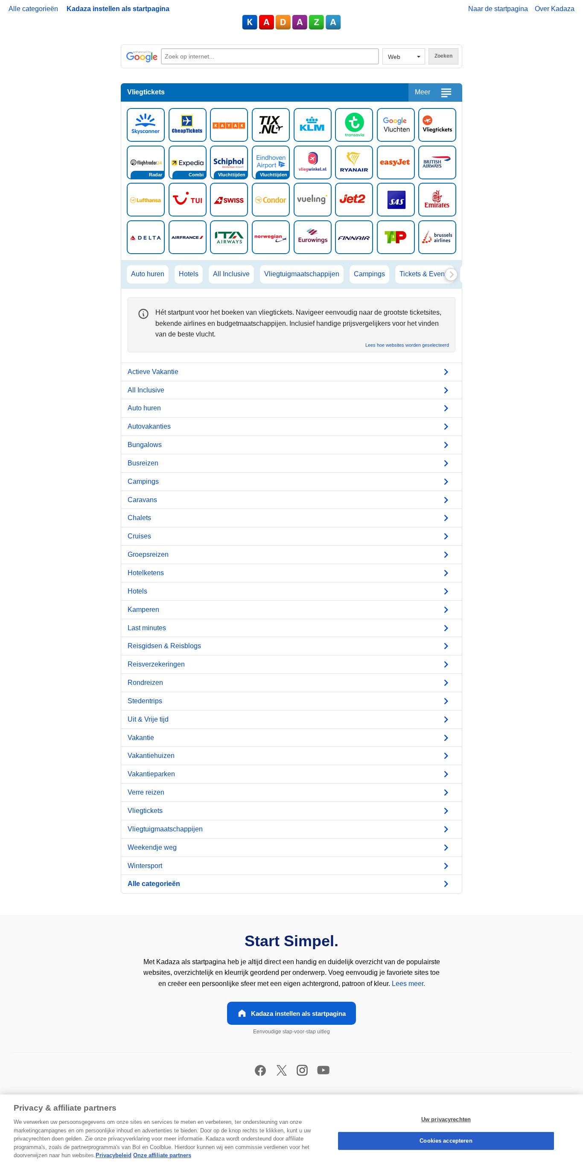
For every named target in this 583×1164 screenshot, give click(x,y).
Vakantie (141, 737)
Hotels (188, 274)
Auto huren (147, 274)
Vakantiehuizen (151, 755)
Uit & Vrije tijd (148, 719)
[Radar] (146, 161)
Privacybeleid (113, 1155)
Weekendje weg (152, 847)
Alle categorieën (33, 8)
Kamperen (143, 609)
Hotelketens (146, 572)
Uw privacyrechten (446, 1119)
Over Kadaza (554, 8)
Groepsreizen (148, 554)
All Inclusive (231, 274)
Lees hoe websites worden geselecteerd (407, 345)
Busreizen (143, 463)
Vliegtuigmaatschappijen (301, 274)
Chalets (139, 517)
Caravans (142, 499)
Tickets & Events (424, 274)
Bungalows (145, 444)
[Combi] (187, 161)
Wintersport (145, 865)
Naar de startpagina (498, 8)
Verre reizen (146, 792)
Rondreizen (145, 682)
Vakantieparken (151, 774)
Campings (369, 274)
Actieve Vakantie (153, 371)
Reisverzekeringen (156, 664)
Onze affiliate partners (162, 1155)
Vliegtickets (145, 810)
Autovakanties (149, 426)
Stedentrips (145, 701)
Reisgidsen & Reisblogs (164, 645)
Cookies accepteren (446, 1141)
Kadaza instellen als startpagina (118, 8)
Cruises (139, 536)
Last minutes (147, 628)
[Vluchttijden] (229, 161)
